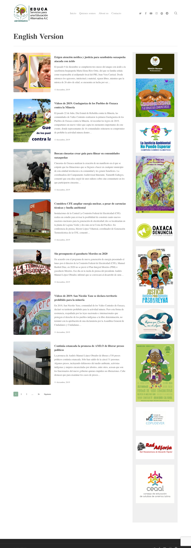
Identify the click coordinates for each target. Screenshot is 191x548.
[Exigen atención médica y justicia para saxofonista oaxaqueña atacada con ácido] (32, 72)
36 (39, 394)
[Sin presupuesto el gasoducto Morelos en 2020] (32, 267)
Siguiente (47, 394)
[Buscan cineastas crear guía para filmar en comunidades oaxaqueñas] (32, 170)
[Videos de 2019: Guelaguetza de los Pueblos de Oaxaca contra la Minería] (32, 120)
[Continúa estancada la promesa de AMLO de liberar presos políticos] (32, 363)
